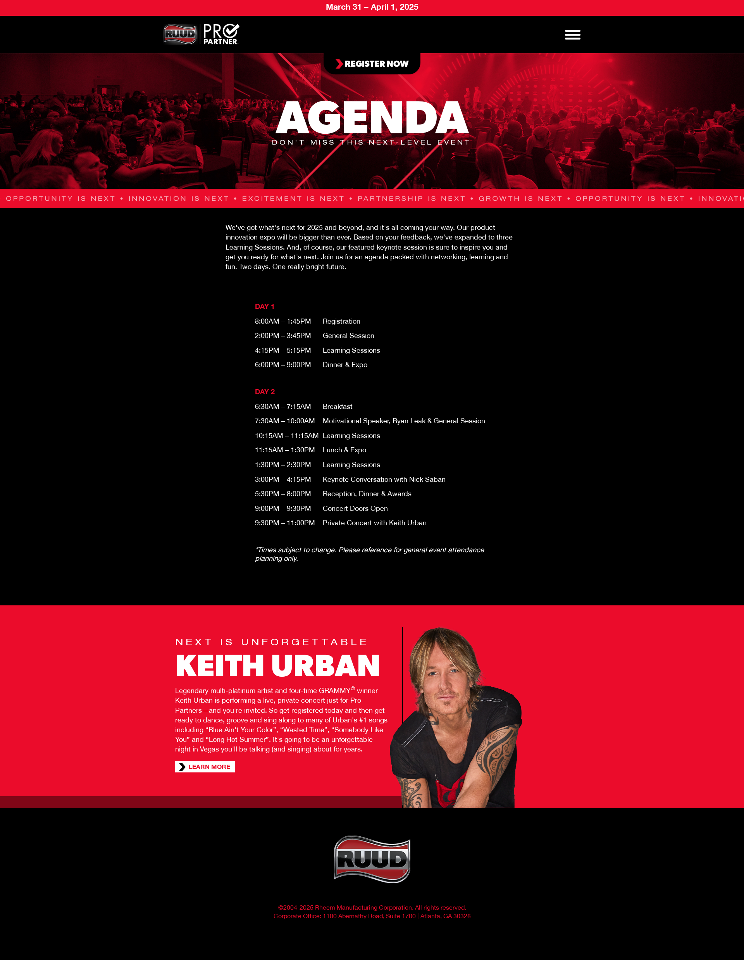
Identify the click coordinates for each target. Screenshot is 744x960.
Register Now (376, 63)
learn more (209, 768)
